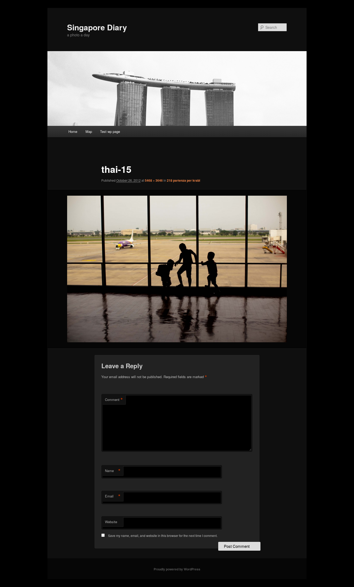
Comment (114, 399)
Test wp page (110, 131)
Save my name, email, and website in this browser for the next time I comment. (162, 535)
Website (111, 521)
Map (89, 131)
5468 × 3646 (154, 180)
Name (113, 471)
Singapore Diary (97, 27)
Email (113, 496)
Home (72, 131)
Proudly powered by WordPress (177, 569)
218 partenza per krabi (183, 180)
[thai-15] (177, 269)
